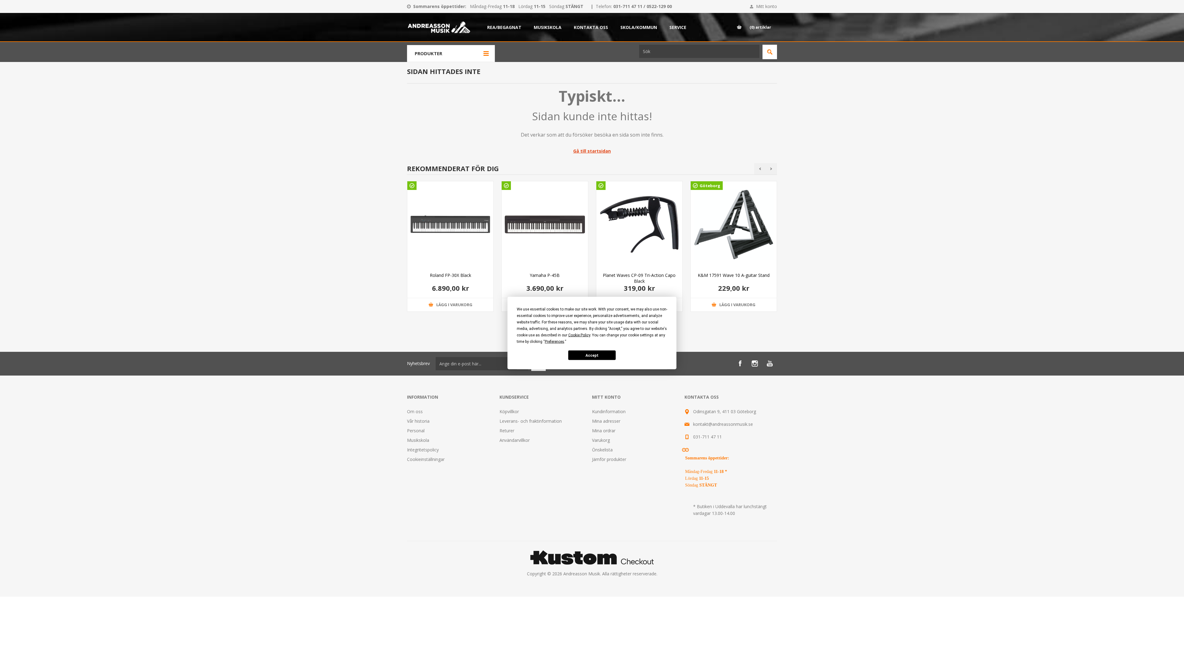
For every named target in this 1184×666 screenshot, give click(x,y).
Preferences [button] (554, 341)
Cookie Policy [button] (579, 335)
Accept (592, 355)
